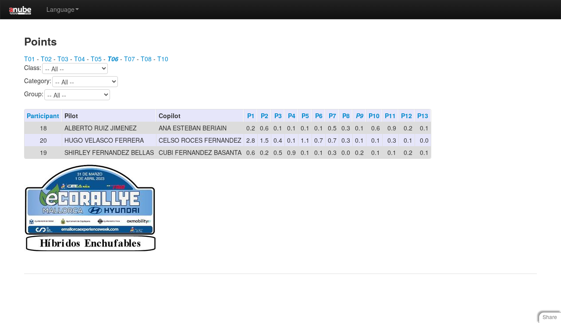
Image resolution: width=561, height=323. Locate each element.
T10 (162, 58)
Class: (32, 67)
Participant (43, 115)
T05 (96, 58)
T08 (146, 58)
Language (60, 9)
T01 (29, 58)
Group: (33, 94)
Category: (37, 81)
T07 (129, 58)
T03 (62, 58)
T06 (112, 58)
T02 (46, 58)
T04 (79, 58)
